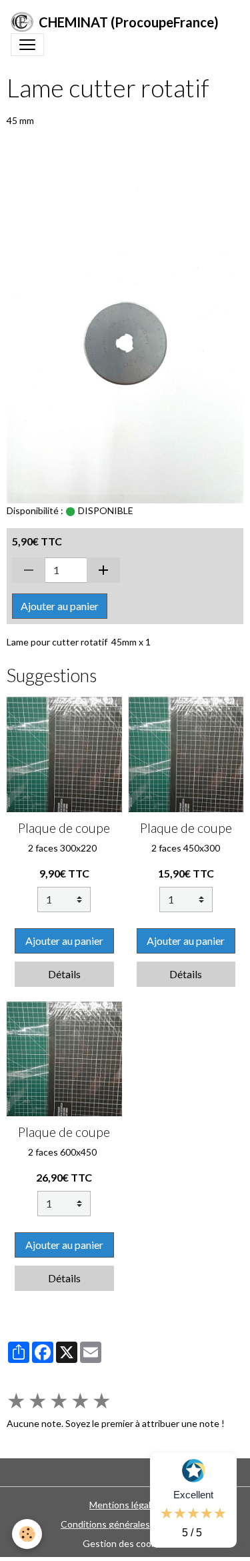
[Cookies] (27, 1534)
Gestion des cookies (125, 1543)
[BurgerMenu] (27, 44)
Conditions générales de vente (125, 1524)
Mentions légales (125, 1504)
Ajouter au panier (60, 605)
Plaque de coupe (64, 828)
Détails (64, 974)
